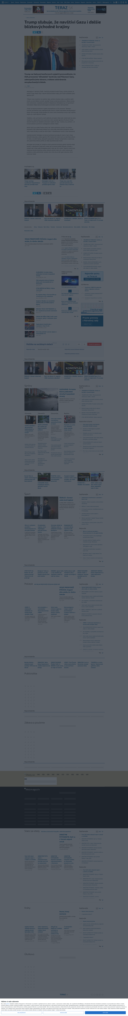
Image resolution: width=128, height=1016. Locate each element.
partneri (8, 1003)
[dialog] (64, 1007)
